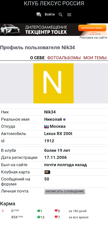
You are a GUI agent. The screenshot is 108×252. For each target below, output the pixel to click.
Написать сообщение (65, 191)
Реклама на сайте (93, 37)
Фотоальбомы (64, 57)
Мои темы (95, 57)
